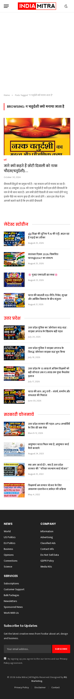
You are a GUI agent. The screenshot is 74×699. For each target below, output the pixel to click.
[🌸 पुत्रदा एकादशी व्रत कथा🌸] (14, 280)
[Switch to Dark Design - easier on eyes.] (66, 6)
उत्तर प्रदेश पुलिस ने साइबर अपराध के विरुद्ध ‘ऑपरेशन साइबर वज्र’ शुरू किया (46, 350)
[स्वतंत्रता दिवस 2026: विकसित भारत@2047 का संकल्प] (14, 259)
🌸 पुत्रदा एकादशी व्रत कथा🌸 (43, 275)
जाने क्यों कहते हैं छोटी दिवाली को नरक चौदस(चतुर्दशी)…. (30, 168)
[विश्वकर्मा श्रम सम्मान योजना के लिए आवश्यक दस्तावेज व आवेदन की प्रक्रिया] (14, 490)
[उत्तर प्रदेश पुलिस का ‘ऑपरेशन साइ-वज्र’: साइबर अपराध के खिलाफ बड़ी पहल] (14, 332)
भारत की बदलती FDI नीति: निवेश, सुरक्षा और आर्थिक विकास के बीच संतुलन (47, 297)
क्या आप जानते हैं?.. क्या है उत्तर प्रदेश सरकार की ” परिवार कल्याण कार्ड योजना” (48, 467)
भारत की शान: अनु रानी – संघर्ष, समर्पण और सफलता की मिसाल (49, 393)
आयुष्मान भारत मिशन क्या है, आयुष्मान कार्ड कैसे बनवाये (48, 446)
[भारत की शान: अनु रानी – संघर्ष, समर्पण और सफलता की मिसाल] (14, 396)
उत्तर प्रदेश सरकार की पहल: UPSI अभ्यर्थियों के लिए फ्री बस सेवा (49, 426)
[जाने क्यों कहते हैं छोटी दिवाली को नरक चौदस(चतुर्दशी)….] (37, 136)
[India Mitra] (37, 6)
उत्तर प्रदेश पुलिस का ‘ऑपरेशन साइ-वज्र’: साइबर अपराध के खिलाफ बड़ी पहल (47, 329)
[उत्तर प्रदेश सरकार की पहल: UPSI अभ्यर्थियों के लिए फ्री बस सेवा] (14, 429)
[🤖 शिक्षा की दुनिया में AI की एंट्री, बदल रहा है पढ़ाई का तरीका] (14, 239)
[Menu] (6, 6)
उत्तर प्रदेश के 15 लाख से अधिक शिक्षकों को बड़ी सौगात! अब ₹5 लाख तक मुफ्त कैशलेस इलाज (48, 372)
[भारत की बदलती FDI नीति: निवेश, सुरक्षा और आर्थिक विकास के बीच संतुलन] (14, 300)
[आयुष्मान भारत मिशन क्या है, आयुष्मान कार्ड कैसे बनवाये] (14, 449)
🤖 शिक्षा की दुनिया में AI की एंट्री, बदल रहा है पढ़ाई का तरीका (48, 236)
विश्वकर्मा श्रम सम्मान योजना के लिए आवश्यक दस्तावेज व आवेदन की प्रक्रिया (47, 487)
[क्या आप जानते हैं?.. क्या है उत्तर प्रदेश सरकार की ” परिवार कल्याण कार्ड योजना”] (14, 470)
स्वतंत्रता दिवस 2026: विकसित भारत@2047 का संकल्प (43, 256)
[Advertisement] (37, 53)
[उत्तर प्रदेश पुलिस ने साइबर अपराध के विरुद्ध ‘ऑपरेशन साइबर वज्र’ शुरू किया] (14, 353)
